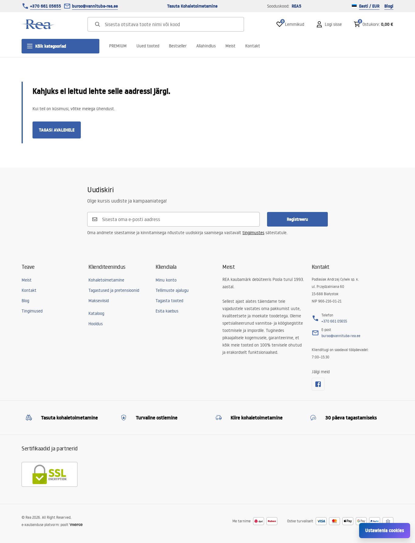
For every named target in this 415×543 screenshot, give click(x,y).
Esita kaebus (167, 311)
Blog (25, 300)
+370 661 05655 (45, 6)
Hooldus (95, 323)
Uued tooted (147, 46)
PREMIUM (118, 46)
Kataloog (96, 313)
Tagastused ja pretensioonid (113, 290)
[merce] (76, 524)
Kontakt (252, 46)
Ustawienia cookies (384, 530)
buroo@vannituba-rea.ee (95, 6)
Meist (230, 46)
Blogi (388, 6)
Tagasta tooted (169, 300)
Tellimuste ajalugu (172, 290)
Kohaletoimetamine (106, 280)
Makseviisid (98, 300)
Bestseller (178, 46)
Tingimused (32, 311)
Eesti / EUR (369, 6)
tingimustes (253, 232)
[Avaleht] (38, 24)
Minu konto (166, 280)
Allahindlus (206, 46)
